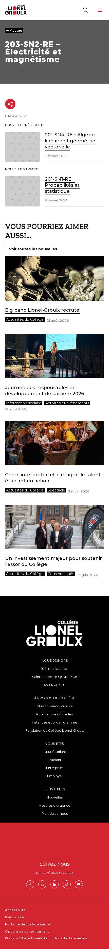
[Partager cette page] (10, 104)
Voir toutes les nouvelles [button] (33, 249)
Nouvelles (54, 797)
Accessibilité (15, 910)
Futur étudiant (54, 752)
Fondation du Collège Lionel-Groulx (54, 730)
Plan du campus (55, 813)
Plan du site (14, 917)
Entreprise (54, 768)
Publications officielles (54, 714)
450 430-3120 (54, 685)
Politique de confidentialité (27, 924)
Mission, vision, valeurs (54, 706)
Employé (54, 776)
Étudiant (54, 760)
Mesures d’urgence (54, 805)
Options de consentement (27, 931)
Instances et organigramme (54, 722)
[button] (100, 10)
